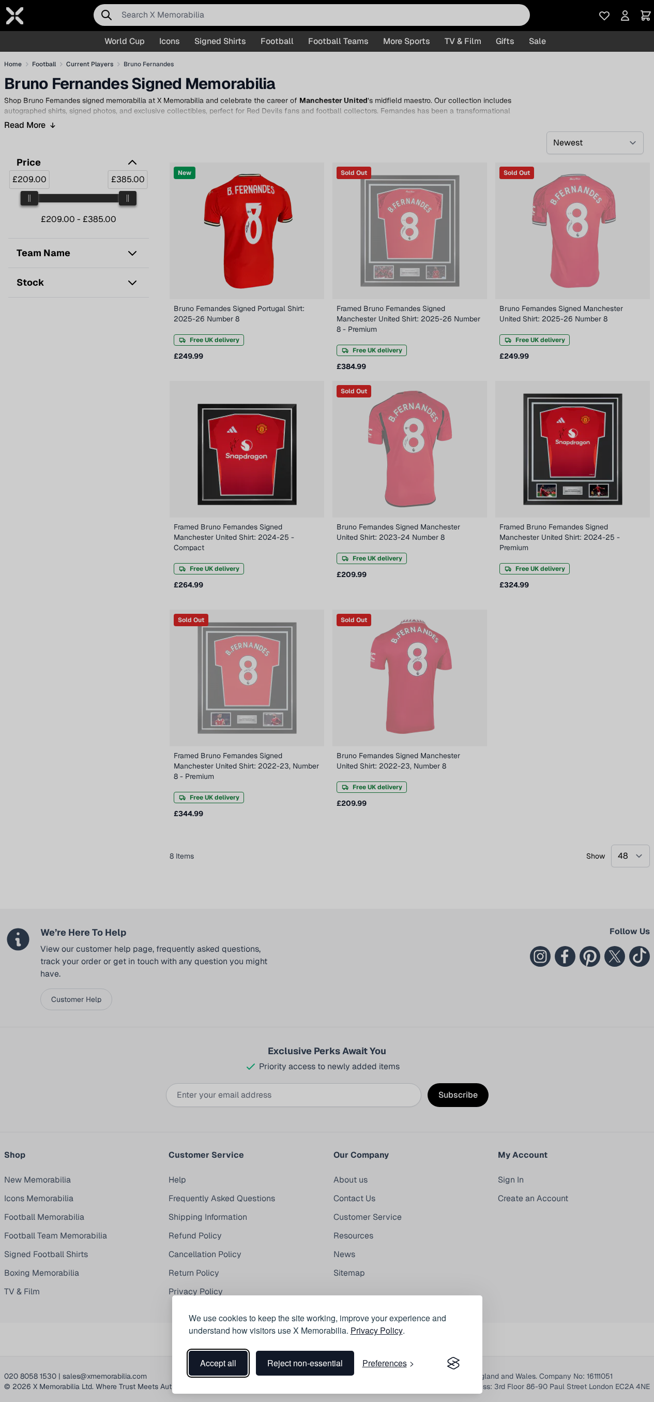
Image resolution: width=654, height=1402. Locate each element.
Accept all (218, 1363)
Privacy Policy (377, 1330)
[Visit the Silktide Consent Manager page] (453, 1363)
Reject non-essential (305, 1363)
